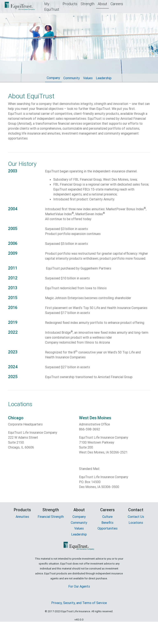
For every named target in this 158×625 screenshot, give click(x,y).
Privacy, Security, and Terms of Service (79, 603)
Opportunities (107, 528)
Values (88, 78)
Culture (107, 517)
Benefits (107, 522)
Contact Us (136, 517)
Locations (136, 522)
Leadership (104, 78)
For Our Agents (79, 586)
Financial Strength (51, 517)
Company (54, 78)
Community (72, 78)
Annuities (22, 517)
